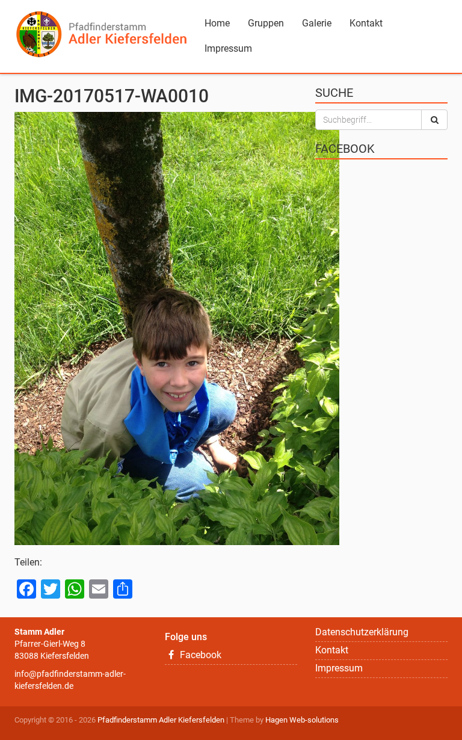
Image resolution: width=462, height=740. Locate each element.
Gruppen (266, 23)
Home (217, 23)
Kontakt (366, 23)
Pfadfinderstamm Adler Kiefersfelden (160, 719)
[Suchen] (434, 119)
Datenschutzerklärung (361, 632)
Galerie (316, 23)
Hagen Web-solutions (302, 719)
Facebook (199, 655)
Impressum (228, 48)
